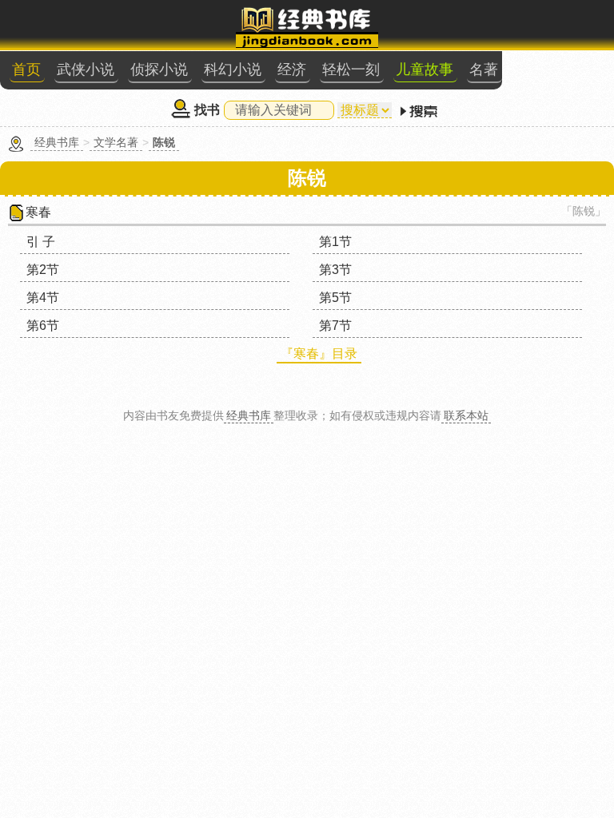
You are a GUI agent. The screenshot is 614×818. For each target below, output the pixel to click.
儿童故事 (424, 69)
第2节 (42, 269)
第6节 (42, 325)
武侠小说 (85, 69)
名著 (483, 69)
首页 (26, 69)
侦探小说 (159, 69)
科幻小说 (232, 69)
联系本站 (466, 415)
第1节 (335, 241)
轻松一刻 (351, 69)
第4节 (42, 297)
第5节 (335, 297)
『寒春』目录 (319, 353)
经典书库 (56, 142)
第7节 (335, 325)
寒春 (38, 212)
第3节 (335, 269)
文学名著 (116, 142)
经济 (291, 69)
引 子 (40, 241)
